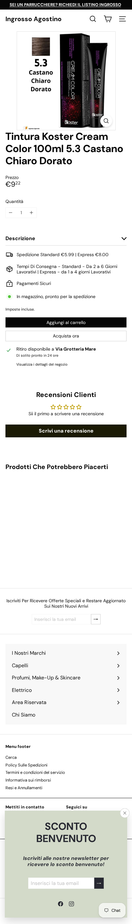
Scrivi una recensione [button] (66, 430)
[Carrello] (107, 19)
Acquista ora (66, 336)
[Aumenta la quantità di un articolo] (31, 212)
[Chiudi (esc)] (125, 813)
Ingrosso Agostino (33, 19)
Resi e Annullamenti (23, 787)
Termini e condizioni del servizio (35, 772)
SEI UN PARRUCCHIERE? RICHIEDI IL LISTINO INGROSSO (65, 4)
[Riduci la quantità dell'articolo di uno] (10, 212)
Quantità (14, 201)
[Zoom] (106, 121)
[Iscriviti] (99, 883)
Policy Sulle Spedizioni (26, 765)
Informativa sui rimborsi (28, 780)
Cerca (11, 757)
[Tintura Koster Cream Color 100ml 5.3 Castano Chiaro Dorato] (45, 525)
